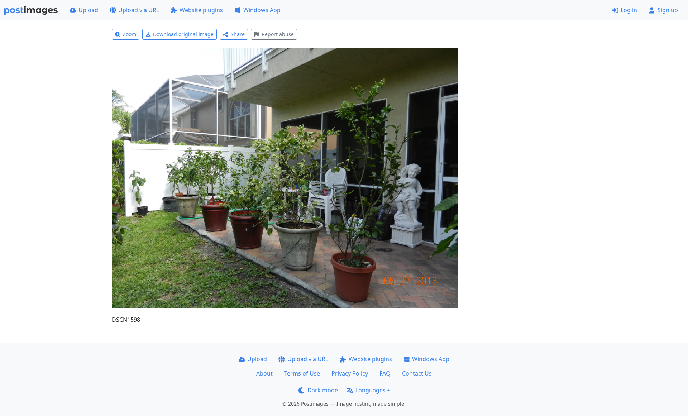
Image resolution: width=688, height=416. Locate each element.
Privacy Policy (349, 373)
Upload (88, 10)
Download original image (183, 34)
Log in (629, 10)
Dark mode (322, 390)
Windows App (262, 10)
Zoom (129, 34)
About (264, 373)
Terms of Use (302, 373)
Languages (371, 390)
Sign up (668, 10)
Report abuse (278, 34)
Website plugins (201, 10)
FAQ (385, 373)
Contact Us (417, 373)
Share (238, 34)
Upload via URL (138, 10)
